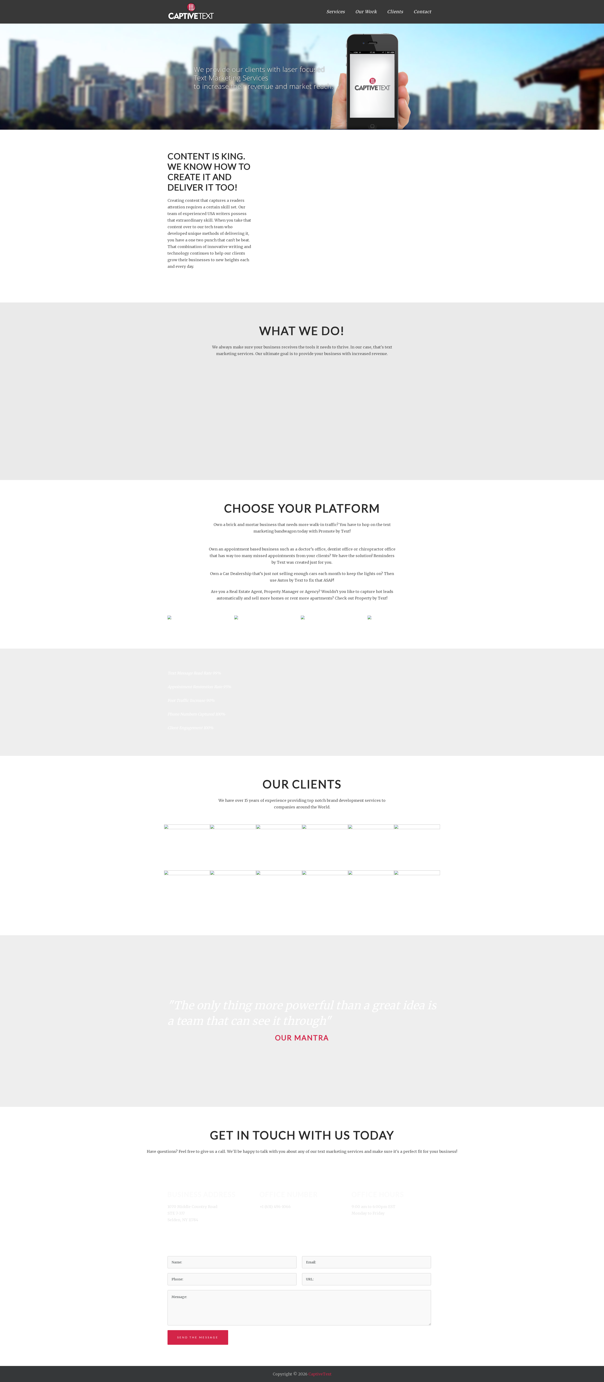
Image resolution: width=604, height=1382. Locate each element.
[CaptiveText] (191, 11)
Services (335, 11)
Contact (422, 11)
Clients (395, 11)
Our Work (366, 11)
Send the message (197, 1337)
